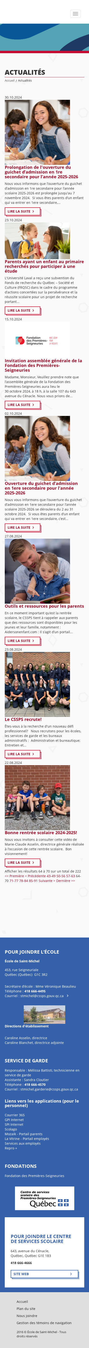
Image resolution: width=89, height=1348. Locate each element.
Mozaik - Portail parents (23, 1134)
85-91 (33, 880)
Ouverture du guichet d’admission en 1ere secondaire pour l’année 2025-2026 (41, 488)
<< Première (14, 876)
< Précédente (35, 876)
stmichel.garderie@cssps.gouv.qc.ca (49, 1089)
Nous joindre (27, 1315)
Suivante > (47, 880)
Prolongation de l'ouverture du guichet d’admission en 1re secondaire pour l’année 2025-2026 (41, 171)
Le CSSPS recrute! (23, 719)
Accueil (9, 81)
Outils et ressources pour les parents (44, 606)
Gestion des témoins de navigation (44, 1323)
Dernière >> (65, 880)
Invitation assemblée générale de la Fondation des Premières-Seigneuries (43, 365)
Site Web (21, 1274)
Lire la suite (19, 211)
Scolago (11, 1129)
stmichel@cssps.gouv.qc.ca (42, 996)
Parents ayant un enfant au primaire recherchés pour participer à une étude (44, 266)
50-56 (60, 876)
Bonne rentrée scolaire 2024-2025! (41, 832)
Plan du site (26, 1308)
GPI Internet (14, 1119)
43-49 (51, 876)
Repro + (11, 1148)
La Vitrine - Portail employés (27, 1138)
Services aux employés (23, 1143)
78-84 (23, 880)
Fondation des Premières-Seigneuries (34, 1176)
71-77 (13, 880)
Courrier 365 (15, 1115)
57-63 (70, 876)
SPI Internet (14, 1124)
